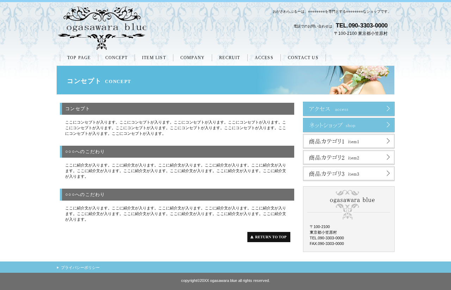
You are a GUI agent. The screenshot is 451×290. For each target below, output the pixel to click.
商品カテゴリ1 (349, 142)
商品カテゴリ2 (349, 158)
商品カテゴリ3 (349, 174)
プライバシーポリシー (80, 267)
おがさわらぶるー (101, 28)
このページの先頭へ (270, 237)
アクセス (349, 110)
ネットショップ (349, 126)
